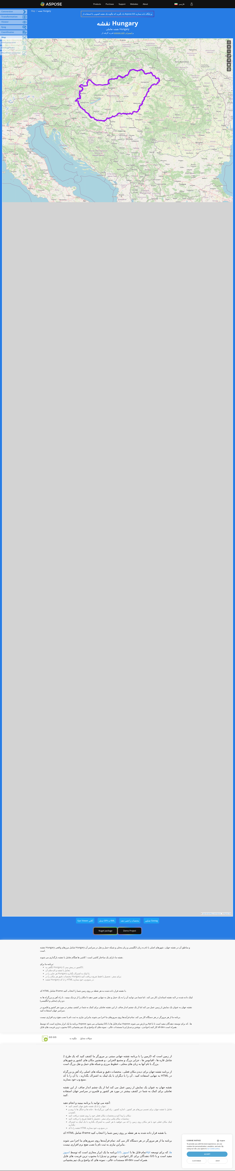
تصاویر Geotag (151, 920)
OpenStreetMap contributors (211, 913)
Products (97, 4)
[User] (191, 4)
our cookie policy (213, 1149)
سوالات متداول (86, 1038)
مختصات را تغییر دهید (130, 920)
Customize (196, 1161)
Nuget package (105, 930)
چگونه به (73, 1038)
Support (122, 4)
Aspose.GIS (227, 913)
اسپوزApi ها (147, 1152)
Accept (207, 1154)
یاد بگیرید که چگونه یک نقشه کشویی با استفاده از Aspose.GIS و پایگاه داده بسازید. (117, 13)
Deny (218, 1161)
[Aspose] (51, 4)
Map (33, 11)
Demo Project (129, 930)
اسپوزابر (128, 33)
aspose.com (119, 33)
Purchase (110, 4)
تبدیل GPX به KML (107, 920)
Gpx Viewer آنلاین (85, 920)
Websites (134, 4)
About (145, 4)
